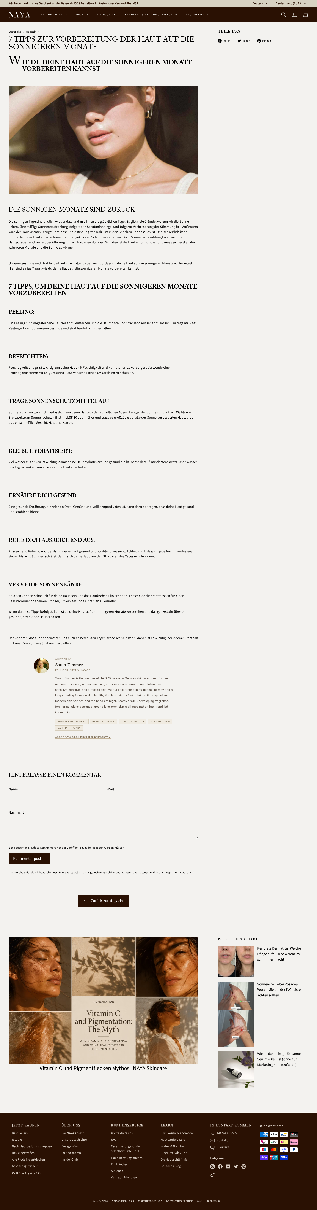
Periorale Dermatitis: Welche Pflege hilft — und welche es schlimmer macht (279, 954)
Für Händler (119, 1164)
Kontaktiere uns (122, 1133)
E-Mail (109, 789)
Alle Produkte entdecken (28, 1159)
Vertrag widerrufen (124, 1177)
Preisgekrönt (70, 1146)
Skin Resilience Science (177, 1133)
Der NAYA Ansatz (72, 1133)
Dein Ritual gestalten (26, 1172)
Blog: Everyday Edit (174, 1153)
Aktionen (117, 1171)
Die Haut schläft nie (174, 1159)
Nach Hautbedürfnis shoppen (32, 1146)
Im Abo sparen (71, 1153)
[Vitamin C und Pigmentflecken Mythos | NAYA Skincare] (103, 1000)
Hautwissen (195, 14)
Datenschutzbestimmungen (155, 872)
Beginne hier (52, 14)
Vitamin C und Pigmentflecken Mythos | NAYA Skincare (103, 1068)
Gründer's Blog (171, 1166)
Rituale (17, 1139)
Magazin (31, 32)
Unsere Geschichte (74, 1139)
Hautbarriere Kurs (173, 1139)
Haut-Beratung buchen (127, 1158)
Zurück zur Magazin (106, 901)
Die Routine (106, 14)
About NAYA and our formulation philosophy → (83, 736)
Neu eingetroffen (23, 1153)
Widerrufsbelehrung (150, 1201)
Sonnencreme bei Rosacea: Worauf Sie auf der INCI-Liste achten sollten (279, 990)
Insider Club (69, 1159)
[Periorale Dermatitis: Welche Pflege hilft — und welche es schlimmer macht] (236, 961)
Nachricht (16, 812)
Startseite (15, 32)
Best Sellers (20, 1133)
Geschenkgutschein (25, 1166)
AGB (199, 1201)
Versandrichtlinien (123, 1201)
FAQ (113, 1139)
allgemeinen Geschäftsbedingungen (109, 872)
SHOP (80, 14)
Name (13, 789)
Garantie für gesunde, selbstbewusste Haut (125, 1149)
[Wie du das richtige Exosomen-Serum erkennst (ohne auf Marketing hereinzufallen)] (236, 1069)
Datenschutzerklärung (179, 1201)
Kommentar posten (29, 858)
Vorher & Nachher (173, 1146)
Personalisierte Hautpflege (149, 14)
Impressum (213, 1201)
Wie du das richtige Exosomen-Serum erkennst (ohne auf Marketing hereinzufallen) (280, 1059)
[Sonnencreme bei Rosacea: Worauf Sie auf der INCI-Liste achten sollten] (236, 1014)
